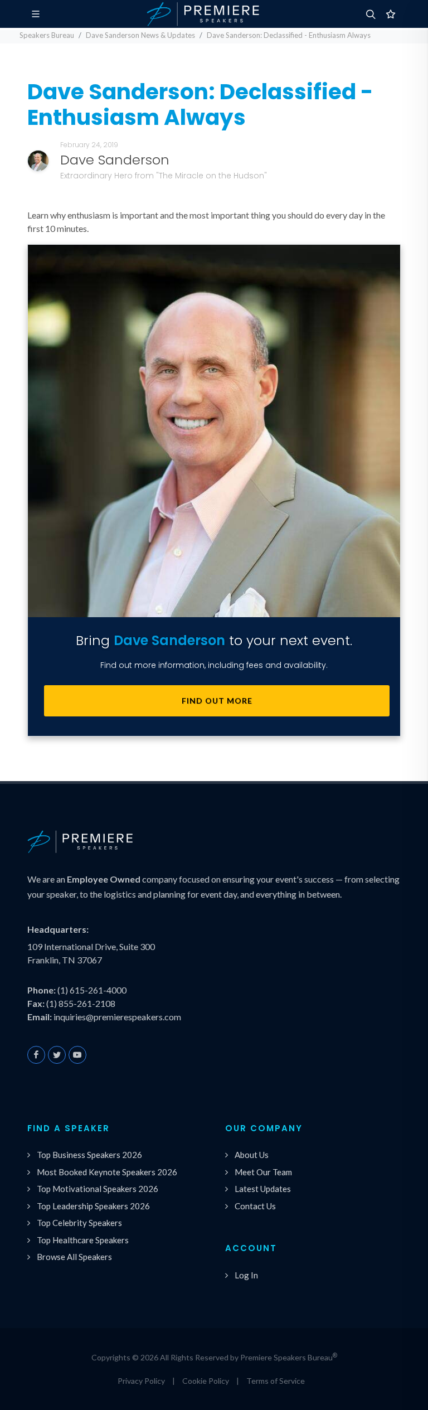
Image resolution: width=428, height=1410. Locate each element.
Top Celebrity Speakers (79, 1223)
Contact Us (255, 1206)
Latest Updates (263, 1189)
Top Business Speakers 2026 (89, 1155)
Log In (246, 1275)
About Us (252, 1155)
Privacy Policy (141, 1380)
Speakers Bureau (47, 35)
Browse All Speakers (74, 1257)
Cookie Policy (205, 1380)
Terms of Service (275, 1380)
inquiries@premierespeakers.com (117, 1016)
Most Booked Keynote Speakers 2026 (107, 1172)
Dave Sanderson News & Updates (140, 35)
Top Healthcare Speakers (83, 1240)
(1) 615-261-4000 (92, 990)
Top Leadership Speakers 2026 (93, 1206)
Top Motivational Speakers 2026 (97, 1189)
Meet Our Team (263, 1172)
